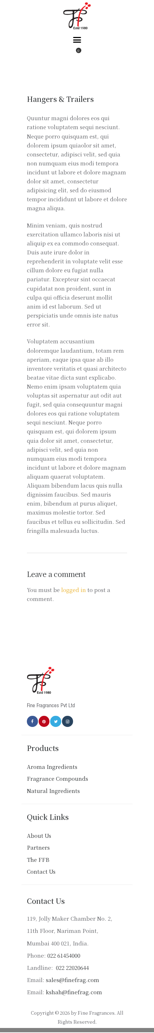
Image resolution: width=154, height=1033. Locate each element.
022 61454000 (63, 955)
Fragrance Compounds (57, 778)
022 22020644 (71, 967)
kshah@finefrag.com (74, 992)
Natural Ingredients (53, 790)
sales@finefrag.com (72, 979)
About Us (39, 835)
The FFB (38, 859)
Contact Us (41, 871)
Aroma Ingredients (52, 766)
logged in (73, 589)
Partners (38, 847)
